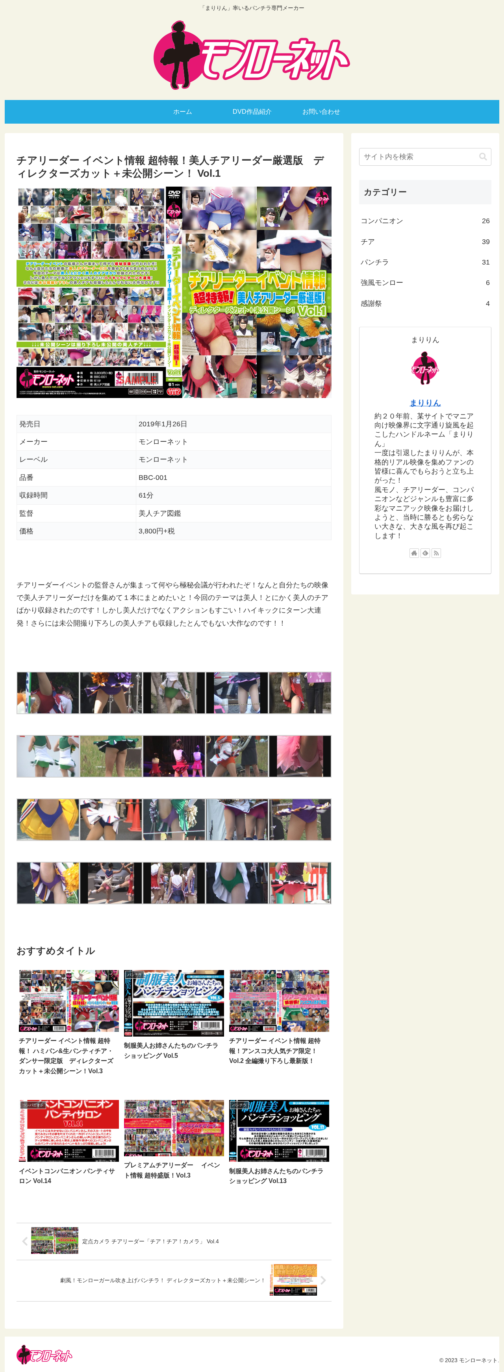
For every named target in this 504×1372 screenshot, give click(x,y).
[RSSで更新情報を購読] (436, 553)
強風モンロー (425, 283)
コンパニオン (425, 221)
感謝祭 (425, 303)
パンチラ (425, 262)
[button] (483, 156)
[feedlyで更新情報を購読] (425, 553)
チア (425, 242)
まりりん (425, 402)
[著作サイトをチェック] (414, 553)
